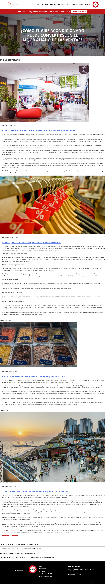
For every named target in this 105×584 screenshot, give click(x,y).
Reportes (53, 4)
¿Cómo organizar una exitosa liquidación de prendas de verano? (31, 242)
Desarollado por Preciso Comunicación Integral (82, 582)
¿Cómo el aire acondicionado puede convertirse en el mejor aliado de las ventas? (39, 130)
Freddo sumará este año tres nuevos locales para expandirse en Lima (33, 376)
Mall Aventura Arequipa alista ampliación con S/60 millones (17, 553)
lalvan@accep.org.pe (75, 571)
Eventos (74, 4)
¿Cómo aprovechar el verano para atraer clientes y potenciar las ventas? (35, 491)
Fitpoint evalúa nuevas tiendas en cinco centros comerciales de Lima (20, 549)
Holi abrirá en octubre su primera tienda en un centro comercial (19, 544)
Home (40, 566)
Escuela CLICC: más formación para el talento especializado (17, 540)
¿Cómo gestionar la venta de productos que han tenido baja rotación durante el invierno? (27, 557)
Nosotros (37, 4)
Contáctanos (83, 4)
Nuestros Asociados (64, 4)
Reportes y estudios (45, 574)
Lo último (45, 4)
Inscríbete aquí (79, 11)
